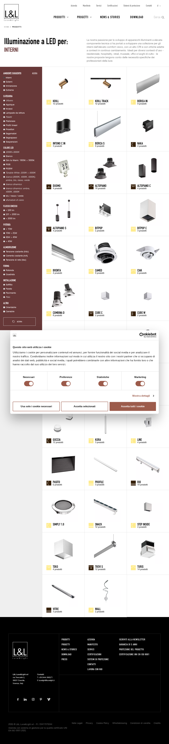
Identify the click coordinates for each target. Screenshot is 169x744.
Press (64, 659)
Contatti (149, 5)
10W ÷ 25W (11, 233)
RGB (8, 165)
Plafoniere (10, 121)
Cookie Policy (102, 723)
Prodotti (59, 17)
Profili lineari (11, 125)
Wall (98, 608)
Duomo (57, 185)
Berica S (99, 143)
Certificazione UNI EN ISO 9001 (134, 654)
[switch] (66, 383)
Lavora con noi (94, 669)
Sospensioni (11, 142)
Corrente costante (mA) (17, 256)
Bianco (9, 156)
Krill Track (101, 101)
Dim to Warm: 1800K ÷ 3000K (20, 160)
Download (136, 17)
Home (6, 27)
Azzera (34, 73)
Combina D (59, 312)
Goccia (56, 439)
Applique (10, 105)
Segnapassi (11, 138)
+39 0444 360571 (46, 677)
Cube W (141, 312)
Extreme (10, 90)
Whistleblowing (119, 723)
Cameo (98, 270)
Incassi (9, 109)
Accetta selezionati (84, 406)
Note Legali (77, 723)
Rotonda (10, 270)
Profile (99, 481)
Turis (140, 566)
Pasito (56, 481)
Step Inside (143, 524)
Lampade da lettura (15, 113)
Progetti (82, 17)
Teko (55, 566)
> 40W (9, 241)
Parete (9, 289)
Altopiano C (144, 185)
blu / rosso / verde (14, 196)
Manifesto (86, 5)
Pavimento (11, 293)
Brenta (57, 270)
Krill (56, 101)
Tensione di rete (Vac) (16, 260)
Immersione (11, 86)
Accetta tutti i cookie (133, 406)
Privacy (89, 723)
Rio (139, 481)
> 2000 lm (10, 219)
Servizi (98, 5)
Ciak (139, 270)
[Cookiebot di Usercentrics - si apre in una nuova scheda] (141, 335)
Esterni (9, 82)
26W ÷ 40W (11, 237)
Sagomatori (11, 134)
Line (139, 439)
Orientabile (11, 307)
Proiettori (10, 129)
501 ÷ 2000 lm (12, 214)
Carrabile (10, 311)
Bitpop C (142, 227)
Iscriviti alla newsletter (132, 639)
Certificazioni (112, 5)
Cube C (98, 312)
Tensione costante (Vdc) (17, 252)
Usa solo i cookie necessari (36, 406)
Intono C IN (59, 143)
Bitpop (98, 227)
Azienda (74, 5)
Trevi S (99, 566)
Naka (140, 143)
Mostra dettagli (141, 395)
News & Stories (110, 17)
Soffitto (9, 285)
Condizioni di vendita (140, 723)
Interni (9, 78)
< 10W (9, 229)
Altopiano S (59, 227)
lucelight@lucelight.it (46, 680)
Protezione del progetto (131, 649)
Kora (98, 439)
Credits (157, 723)
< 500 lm (10, 210)
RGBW (9, 169)
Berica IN (142, 101)
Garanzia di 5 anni (128, 644)
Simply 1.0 (58, 524)
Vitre (56, 608)
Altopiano (100, 185)
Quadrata (10, 274)
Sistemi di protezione (131, 5)
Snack (98, 524)
